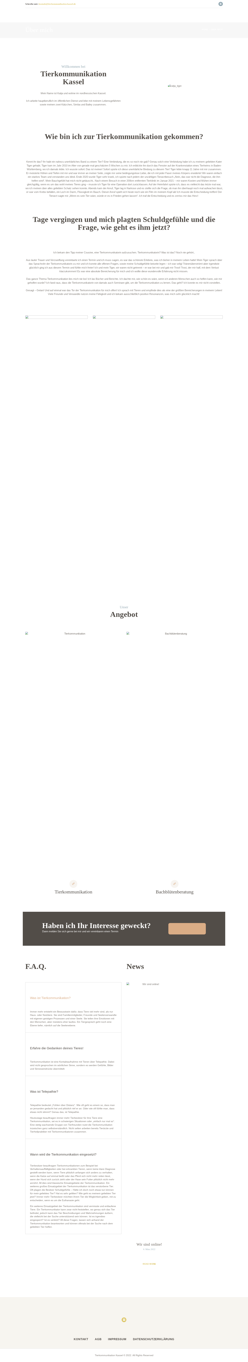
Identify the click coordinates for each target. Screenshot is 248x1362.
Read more (149, 1264)
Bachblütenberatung (175, 891)
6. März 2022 (149, 1249)
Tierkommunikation (73, 891)
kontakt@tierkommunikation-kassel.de (57, 4)
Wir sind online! (149, 1244)
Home (205, 29)
